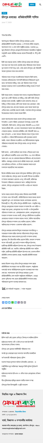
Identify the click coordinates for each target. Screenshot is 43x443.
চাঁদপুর (4, 13)
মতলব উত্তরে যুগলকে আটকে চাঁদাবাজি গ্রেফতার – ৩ (19, 362)
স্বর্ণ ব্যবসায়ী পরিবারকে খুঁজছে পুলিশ (13, 358)
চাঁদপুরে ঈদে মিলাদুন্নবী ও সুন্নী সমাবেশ (15, 385)
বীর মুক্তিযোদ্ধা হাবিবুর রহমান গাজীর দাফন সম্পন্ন (17, 380)
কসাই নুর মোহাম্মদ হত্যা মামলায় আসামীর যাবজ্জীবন (19, 353)
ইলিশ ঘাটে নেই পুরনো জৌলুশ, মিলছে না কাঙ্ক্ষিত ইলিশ (20, 337)
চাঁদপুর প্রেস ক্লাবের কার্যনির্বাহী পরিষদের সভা (16, 349)
